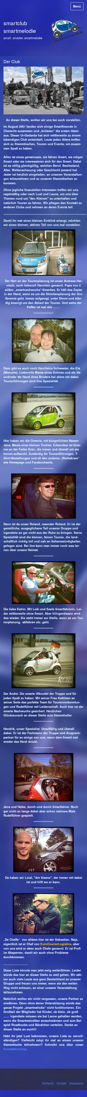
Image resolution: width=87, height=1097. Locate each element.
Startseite (48, 1083)
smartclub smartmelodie (19, 26)
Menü (77, 6)
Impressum (76, 1083)
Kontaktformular (14, 1049)
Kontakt (61, 1083)
